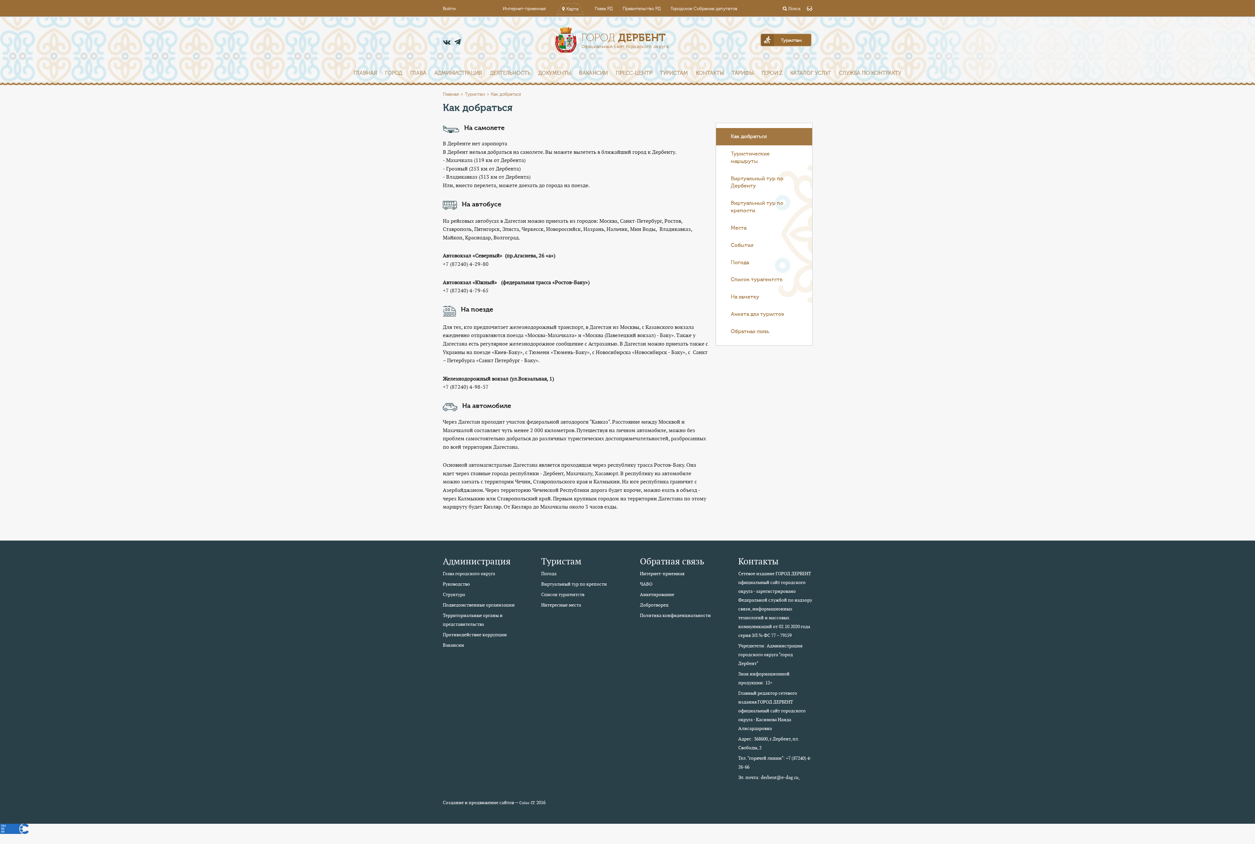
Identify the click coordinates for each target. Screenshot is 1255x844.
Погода (740, 263)
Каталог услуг (810, 73)
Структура (454, 594)
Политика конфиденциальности (675, 615)
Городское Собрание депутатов (704, 8)
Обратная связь (750, 331)
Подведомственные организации (479, 605)
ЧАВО (646, 584)
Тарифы (743, 73)
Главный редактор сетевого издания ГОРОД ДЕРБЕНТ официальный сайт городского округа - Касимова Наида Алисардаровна (772, 710)
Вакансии (593, 73)
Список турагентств (756, 280)
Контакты (710, 73)
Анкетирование (657, 594)
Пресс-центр (634, 73)
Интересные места (561, 605)
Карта (572, 9)
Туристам (674, 73)
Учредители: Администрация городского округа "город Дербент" (770, 654)
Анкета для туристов (757, 314)
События (742, 245)
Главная (365, 73)
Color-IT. (527, 802)
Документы (554, 73)
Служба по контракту (870, 73)
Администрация (458, 73)
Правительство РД (642, 8)
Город (393, 73)
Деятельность (510, 73)
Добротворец (654, 605)
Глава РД (604, 8)
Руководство (456, 584)
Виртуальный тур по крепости (757, 207)
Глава (418, 73)
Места (738, 228)
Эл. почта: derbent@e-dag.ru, (769, 777)
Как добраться (749, 136)
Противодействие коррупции (475, 635)
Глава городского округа (469, 573)
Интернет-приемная (524, 8)
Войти (449, 8)
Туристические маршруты (750, 157)
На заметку (745, 297)
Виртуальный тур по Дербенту (757, 182)
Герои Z (771, 73)
